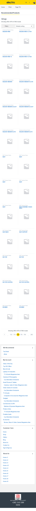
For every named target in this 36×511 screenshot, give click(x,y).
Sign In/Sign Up (7, 448)
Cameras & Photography (10, 377)
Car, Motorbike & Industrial (11, 379)
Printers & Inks (7, 409)
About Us (5, 442)
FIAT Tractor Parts (7, 155)
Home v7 (5, 476)
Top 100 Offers (7, 366)
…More (5, 354)
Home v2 (5, 460)
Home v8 (5, 478)
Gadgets (5, 398)
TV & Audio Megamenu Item (12, 374)
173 (15, 334)
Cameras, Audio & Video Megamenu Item (15, 385)
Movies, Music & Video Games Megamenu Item (17, 422)
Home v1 (5, 457)
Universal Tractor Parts (8, 30)
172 (11, 334)
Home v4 (5, 468)
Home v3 (5, 462)
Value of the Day (7, 363)
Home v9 (5, 481)
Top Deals (6, 351)
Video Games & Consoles (10, 387)
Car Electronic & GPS (9, 403)
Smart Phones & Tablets (10, 382)
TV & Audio (6, 393)
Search (26, 2)
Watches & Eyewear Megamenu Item (14, 406)
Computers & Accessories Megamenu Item (16, 395)
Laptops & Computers (9, 371)
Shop (9, 7)
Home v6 (5, 473)
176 (25, 334)
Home (3, 7)
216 (32, 334)
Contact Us (6, 445)
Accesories (6, 419)
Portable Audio (7, 414)
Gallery (5, 437)
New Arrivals (6, 369)
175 (21, 334)
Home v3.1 (6, 465)
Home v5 (5, 470)
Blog (4, 440)
